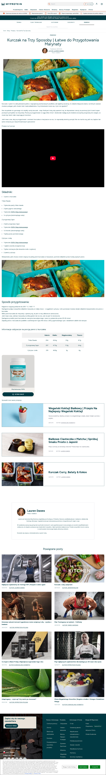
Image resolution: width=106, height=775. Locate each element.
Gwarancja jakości (75, 727)
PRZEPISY (53, 35)
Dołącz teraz (11, 725)
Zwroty (49, 727)
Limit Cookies (83, 767)
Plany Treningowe (36, 22)
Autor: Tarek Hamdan (70, 625)
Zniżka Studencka (91, 734)
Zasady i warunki (75, 745)
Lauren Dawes (65, 451)
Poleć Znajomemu (93, 725)
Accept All (95, 767)
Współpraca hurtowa (76, 749)
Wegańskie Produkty (63, 755)
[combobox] (70, 4)
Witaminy (54, 9)
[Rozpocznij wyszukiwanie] (49, 4)
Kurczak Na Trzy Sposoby (24, 30)
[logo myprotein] (12, 4)
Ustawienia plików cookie (12, 748)
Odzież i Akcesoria (44, 9)
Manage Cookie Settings (69, 767)
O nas (71, 723)
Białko (26, 9)
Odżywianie (33, 9)
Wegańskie (75, 9)
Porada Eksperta (18, 9)
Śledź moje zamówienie (50, 733)
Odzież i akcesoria (63, 729)
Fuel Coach (89, 4)
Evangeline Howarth (68, 422)
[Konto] (96, 4)
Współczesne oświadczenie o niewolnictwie (74, 734)
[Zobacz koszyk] (101, 4)
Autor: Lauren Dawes (56, 51)
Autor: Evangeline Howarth (19, 665)
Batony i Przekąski (64, 9)
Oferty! (90, 9)
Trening (18, 22)
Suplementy (71, 22)
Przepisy (87, 22)
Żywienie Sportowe (63, 745)
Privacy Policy (28, 773)
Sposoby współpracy (76, 757)
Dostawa (49, 738)
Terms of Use (37, 773)
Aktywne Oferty (90, 730)
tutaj (45, 533)
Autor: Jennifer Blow (70, 587)
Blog (8, 30)
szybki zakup (19, 394)
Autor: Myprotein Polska (19, 627)
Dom (4, 30)
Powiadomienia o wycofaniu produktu (52, 745)
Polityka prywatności (76, 741)
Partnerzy (73, 753)
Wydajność (83, 9)
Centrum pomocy (52, 723)
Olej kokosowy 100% (18, 389)
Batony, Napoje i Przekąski (63, 737)
